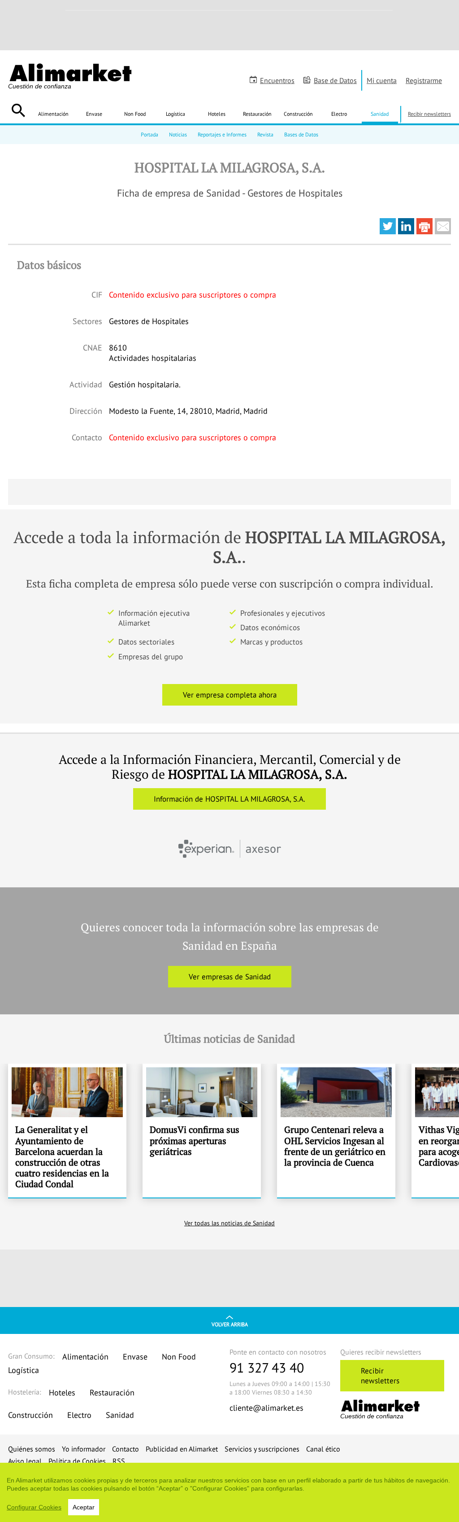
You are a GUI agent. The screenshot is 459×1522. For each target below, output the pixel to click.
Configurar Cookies (34, 1507)
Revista (265, 134)
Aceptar (84, 1507)
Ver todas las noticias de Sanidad (229, 1223)
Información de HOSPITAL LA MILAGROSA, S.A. (229, 799)
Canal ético (323, 1448)
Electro (339, 113)
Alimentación (53, 113)
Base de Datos (335, 80)
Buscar (18, 110)
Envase (94, 113)
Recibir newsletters (429, 113)
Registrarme (424, 80)
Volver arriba (230, 1324)
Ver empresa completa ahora (230, 695)
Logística (175, 113)
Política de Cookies (77, 1460)
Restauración (257, 113)
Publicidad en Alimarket (182, 1448)
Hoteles (216, 113)
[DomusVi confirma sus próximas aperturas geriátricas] (202, 1131)
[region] (229, 1492)
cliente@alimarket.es (266, 1408)
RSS (119, 1460)
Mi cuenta (382, 80)
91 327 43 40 (267, 1367)
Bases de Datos (301, 134)
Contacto (125, 1448)
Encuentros (277, 80)
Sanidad (380, 113)
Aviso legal (25, 1460)
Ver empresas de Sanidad (230, 977)
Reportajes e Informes (222, 134)
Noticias (178, 134)
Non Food (135, 113)
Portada (149, 134)
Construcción (298, 113)
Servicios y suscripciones (262, 1448)
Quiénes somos (31, 1448)
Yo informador (83, 1448)
